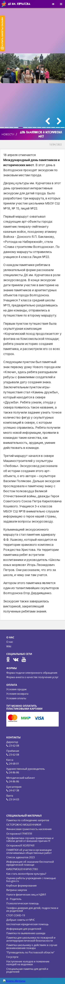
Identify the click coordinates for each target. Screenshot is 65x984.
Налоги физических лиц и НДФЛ (26, 894)
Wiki (8, 646)
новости (8, 134)
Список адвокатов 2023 (20, 857)
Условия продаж (16, 689)
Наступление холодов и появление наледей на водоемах (27, 963)
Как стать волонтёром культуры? (26, 873)
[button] (2, 127)
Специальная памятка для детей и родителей (27, 970)
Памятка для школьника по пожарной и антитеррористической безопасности (30, 939)
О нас (9, 642)
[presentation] (47, 121)
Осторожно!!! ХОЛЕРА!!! (20, 845)
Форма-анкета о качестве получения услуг (32, 677)
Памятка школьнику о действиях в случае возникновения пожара (31, 946)
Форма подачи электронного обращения (31, 672)
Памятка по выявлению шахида (25, 933)
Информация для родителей (23, 929)
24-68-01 (13, 763)
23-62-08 (13, 745)
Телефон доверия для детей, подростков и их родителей (32, 909)
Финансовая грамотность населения (29, 829)
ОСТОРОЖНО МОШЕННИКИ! (23, 824)
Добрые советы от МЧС (20, 920)
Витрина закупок (16, 890)
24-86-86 (13, 772)
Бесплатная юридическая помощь (27, 924)
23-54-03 (13, 799)
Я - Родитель (13, 899)
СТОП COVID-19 (15, 915)
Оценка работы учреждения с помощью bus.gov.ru (31, 879)
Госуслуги (12, 957)
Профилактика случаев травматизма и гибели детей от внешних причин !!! (29, 839)
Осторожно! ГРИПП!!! (19, 833)
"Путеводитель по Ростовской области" (30, 952)
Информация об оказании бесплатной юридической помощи (30, 863)
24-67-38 (13, 790)
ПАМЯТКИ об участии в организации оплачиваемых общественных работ (29, 851)
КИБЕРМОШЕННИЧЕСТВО (22, 869)
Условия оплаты (16, 698)
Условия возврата (17, 693)
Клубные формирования (21, 885)
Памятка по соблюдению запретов (27, 820)
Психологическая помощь (22, 903)
